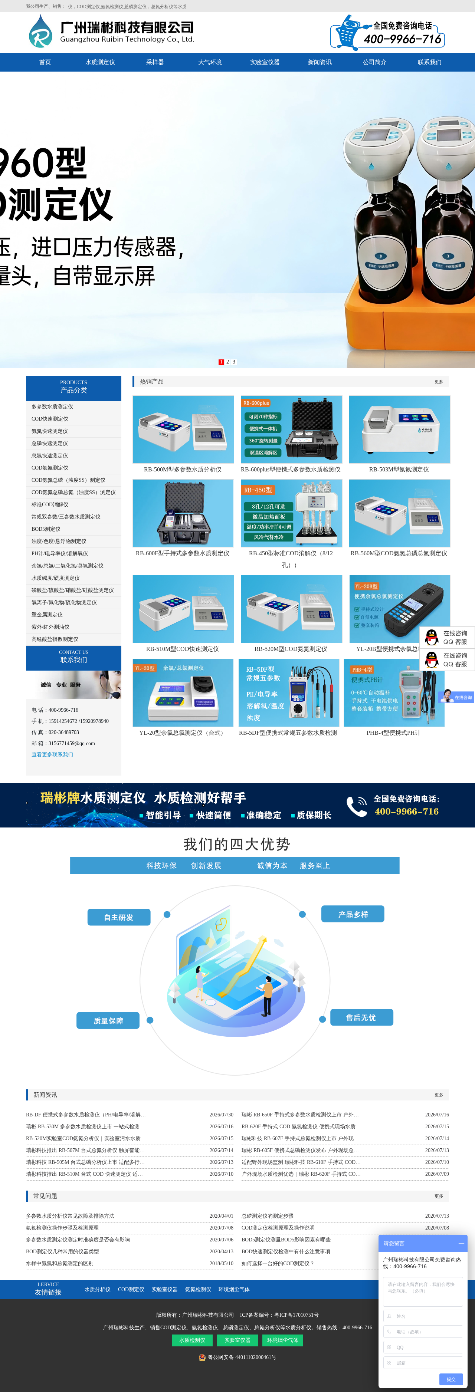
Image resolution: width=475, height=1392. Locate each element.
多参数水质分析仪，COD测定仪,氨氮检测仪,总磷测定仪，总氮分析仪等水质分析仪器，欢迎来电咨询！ (125, 6)
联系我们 (430, 62)
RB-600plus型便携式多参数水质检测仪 (291, 469)
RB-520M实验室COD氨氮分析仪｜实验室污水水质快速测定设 (86, 1138)
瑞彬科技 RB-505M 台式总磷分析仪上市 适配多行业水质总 (86, 1162)
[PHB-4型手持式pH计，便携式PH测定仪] (394, 725)
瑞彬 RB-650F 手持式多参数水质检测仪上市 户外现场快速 (302, 1115)
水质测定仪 (100, 62)
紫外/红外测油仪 (50, 627)
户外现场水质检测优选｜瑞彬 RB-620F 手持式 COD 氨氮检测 (302, 1174)
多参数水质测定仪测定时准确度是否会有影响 (78, 1240)
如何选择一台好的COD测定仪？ (278, 1263)
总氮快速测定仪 (50, 455)
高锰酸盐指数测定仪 (55, 639)
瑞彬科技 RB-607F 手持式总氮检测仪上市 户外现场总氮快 (302, 1138)
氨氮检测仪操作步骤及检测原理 (62, 1228)
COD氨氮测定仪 (50, 468)
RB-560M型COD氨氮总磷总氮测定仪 (399, 553)
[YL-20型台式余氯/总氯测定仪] (183, 725)
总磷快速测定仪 (50, 443)
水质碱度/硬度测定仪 (56, 578)
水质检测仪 (192, 1340)
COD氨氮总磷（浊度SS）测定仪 (68, 480)
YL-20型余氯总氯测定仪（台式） (182, 733)
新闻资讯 (320, 62)
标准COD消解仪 (50, 504)
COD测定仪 (131, 1289)
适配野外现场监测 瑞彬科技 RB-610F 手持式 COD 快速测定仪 (302, 1162)
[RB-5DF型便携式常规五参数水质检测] (288, 725)
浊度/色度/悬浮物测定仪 (59, 541)
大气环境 (210, 62)
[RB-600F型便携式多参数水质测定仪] (183, 545)
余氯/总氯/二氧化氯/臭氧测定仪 (68, 566)
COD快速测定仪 (50, 419)
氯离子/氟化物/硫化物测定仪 (64, 602)
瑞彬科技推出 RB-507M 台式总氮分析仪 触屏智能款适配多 (86, 1150)
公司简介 (375, 62)
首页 (45, 62)
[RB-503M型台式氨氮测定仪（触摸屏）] (399, 461)
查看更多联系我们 (52, 754)
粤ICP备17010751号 (296, 1315)
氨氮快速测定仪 (50, 431)
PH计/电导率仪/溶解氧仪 (60, 553)
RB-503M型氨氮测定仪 (399, 469)
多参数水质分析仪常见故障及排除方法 (70, 1216)
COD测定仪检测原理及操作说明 (278, 1228)
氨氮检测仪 (198, 1289)
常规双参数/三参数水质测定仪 (66, 517)
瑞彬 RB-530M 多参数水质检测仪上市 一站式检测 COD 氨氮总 (86, 1126)
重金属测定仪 (47, 615)
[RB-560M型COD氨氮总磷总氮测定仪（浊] (399, 545)
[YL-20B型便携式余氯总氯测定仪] (399, 641)
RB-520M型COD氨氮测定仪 (291, 649)
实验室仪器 (265, 62)
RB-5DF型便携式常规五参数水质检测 (288, 733)
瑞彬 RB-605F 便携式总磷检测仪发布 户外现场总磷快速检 (302, 1150)
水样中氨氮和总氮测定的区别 (60, 1263)
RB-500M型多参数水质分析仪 (183, 469)
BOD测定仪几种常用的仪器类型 (62, 1251)
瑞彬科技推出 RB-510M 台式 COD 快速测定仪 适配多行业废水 (86, 1174)
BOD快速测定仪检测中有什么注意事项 (286, 1251)
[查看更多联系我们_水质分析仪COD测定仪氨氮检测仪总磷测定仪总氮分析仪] (75, 697)
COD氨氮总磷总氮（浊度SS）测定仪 (74, 492)
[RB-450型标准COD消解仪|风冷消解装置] (291, 545)
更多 (439, 381)
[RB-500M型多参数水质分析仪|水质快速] (183, 461)
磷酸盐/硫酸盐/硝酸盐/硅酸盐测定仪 (73, 590)
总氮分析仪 (267, 1327)
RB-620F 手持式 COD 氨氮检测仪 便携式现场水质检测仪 (302, 1126)
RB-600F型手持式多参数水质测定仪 (182, 553)
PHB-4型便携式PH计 (394, 733)
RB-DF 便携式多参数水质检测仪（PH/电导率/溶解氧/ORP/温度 (86, 1115)
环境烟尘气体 (234, 1289)
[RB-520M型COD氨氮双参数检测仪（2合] (291, 641)
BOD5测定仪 (46, 529)
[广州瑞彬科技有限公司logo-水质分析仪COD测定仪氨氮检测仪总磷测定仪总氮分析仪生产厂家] (119, 48)
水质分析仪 (98, 1289)
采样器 (155, 62)
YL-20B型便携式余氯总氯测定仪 (399, 649)
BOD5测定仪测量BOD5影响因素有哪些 (286, 1240)
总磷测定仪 (236, 1327)
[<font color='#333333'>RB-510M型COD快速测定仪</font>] (183, 641)
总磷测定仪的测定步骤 (268, 1216)
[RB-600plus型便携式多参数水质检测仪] (291, 461)
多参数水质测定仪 (52, 406)
